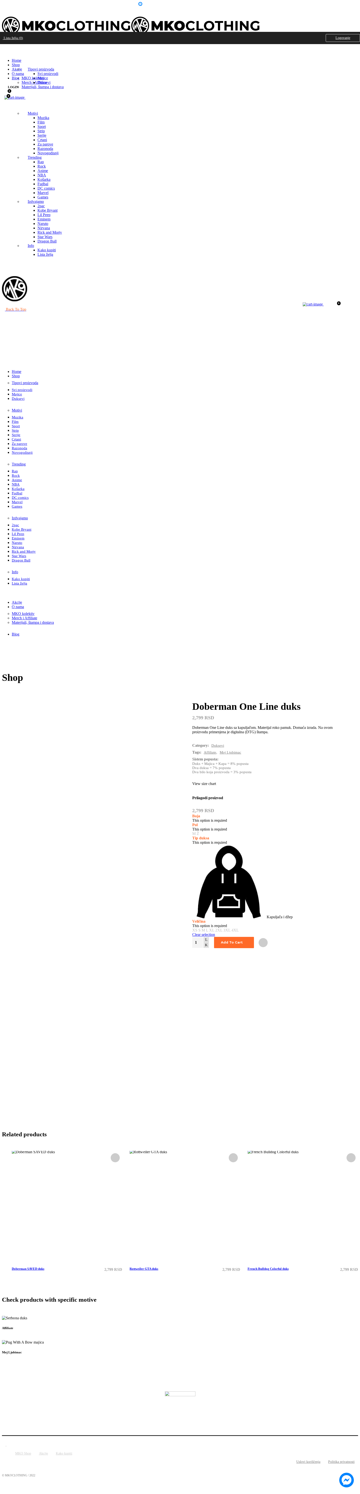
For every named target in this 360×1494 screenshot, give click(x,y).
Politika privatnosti (341, 1462)
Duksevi (217, 745)
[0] (6, 92)
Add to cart (232, 942)
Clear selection (203, 934)
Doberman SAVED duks (28, 1269)
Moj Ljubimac (230, 752)
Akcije (43, 1453)
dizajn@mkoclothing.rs (56, 5)
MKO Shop (23, 1453)
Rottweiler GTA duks (144, 1269)
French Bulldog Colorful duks (268, 1269)
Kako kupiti (64, 1453)
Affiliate (210, 752)
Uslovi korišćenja (308, 1462)
